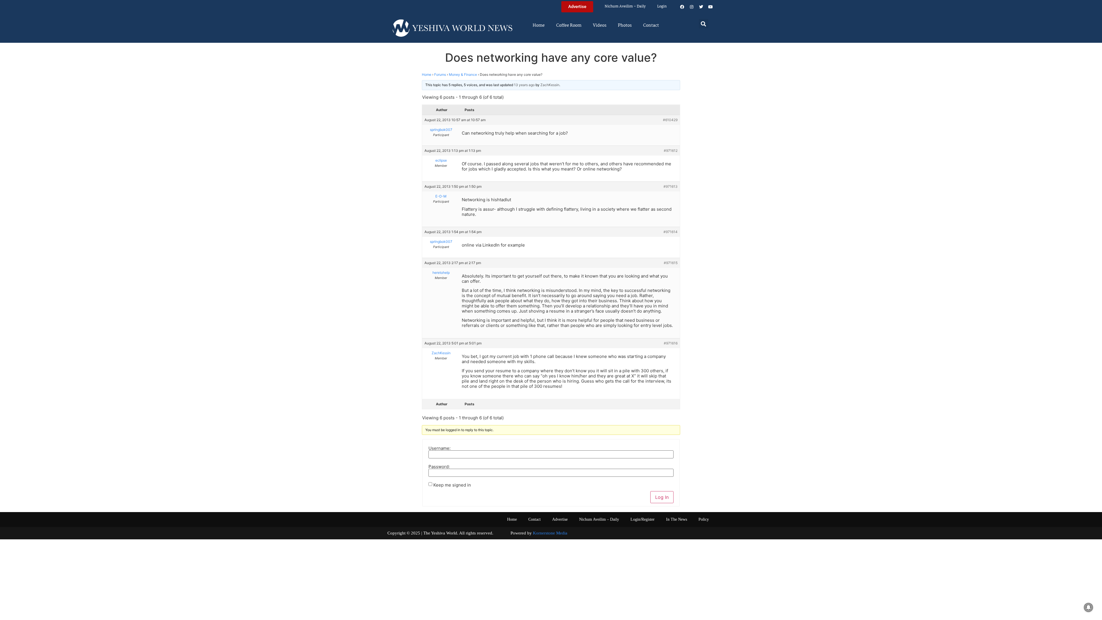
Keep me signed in (452, 485)
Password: (439, 466)
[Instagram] (692, 7)
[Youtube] (711, 7)
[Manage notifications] (1088, 607)
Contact (651, 25)
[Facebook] (682, 7)
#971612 (671, 150)
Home (539, 25)
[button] (703, 23)
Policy (704, 519)
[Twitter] (701, 7)
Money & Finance (463, 74)
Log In (662, 497)
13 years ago (524, 85)
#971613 (670, 186)
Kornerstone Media (550, 533)
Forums (440, 74)
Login (662, 6)
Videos (599, 25)
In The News (676, 519)
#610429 (670, 120)
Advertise (560, 519)
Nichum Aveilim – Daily (625, 6)
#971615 (671, 263)
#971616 (671, 343)
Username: (439, 448)
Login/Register (642, 519)
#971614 (670, 232)
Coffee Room (568, 25)
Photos (625, 25)
